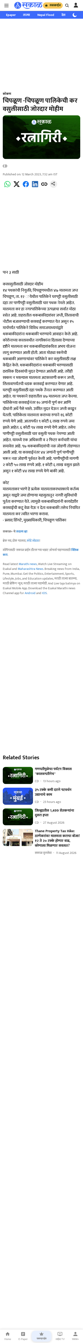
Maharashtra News (30, 568)
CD (5, 166)
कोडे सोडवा (33, 540)
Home (7, 1339)
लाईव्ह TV (60, 1339)
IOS (44, 593)
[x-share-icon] (16, 187)
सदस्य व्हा (21, 531)
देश (63, 14)
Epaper (11, 14)
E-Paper (23, 1339)
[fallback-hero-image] (18, 775)
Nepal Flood (45, 14)
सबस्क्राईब (55, 5)
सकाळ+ (75, 1339)
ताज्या (26, 14)
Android (30, 593)
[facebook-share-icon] (26, 187)
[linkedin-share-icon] (35, 187)
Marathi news (28, 564)
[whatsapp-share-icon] (7, 187)
